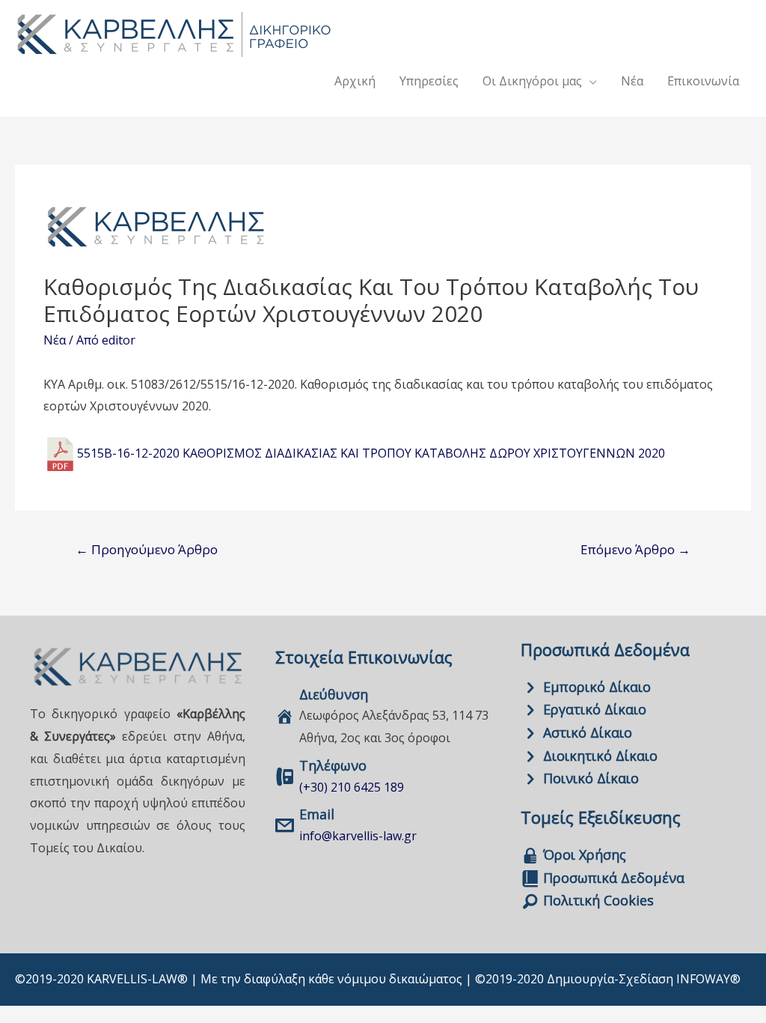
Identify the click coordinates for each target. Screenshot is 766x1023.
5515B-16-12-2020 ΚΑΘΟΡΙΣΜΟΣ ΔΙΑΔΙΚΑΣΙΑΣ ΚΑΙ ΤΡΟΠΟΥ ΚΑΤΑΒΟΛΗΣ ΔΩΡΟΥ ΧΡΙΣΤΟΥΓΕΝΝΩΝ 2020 (371, 452)
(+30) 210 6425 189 (351, 787)
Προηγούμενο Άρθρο (147, 549)
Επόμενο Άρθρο (635, 549)
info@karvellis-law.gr (358, 836)
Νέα (54, 340)
